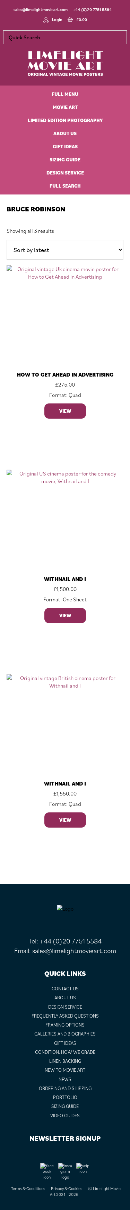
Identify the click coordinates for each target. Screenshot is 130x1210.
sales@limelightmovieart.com (41, 9)
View (65, 411)
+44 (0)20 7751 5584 (92, 9)
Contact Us (65, 989)
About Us (65, 997)
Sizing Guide (65, 1106)
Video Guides (65, 1115)
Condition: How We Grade (65, 1052)
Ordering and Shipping (65, 1088)
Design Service (65, 1007)
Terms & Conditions (28, 1188)
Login (57, 19)
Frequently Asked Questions (65, 1016)
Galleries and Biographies (65, 1034)
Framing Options (65, 1025)
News (65, 1079)
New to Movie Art (65, 1070)
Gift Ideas (65, 1043)
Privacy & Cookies (66, 1188)
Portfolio (65, 1097)
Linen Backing (65, 1061)
